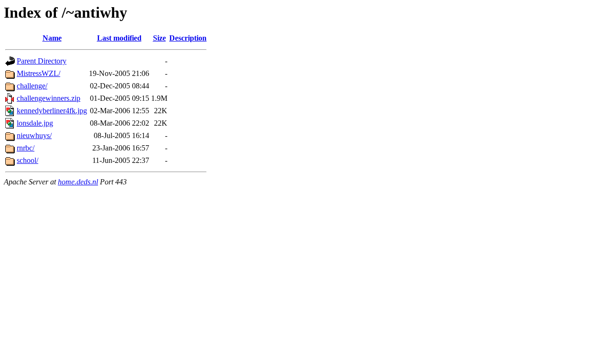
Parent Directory (41, 61)
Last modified (119, 38)
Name (52, 38)
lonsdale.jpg (35, 123)
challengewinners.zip (48, 98)
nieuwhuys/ (34, 135)
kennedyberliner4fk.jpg (52, 111)
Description (188, 38)
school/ (27, 160)
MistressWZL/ (38, 73)
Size (159, 38)
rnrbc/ (25, 148)
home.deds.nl (78, 182)
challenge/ (32, 86)
